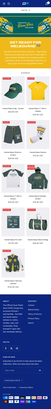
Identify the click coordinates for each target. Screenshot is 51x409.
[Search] (9, 4)
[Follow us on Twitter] (11, 348)
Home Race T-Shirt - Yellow (38, 109)
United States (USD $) (12, 380)
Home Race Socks (38, 152)
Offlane (30, 387)
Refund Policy (33, 310)
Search (31, 323)
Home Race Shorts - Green (13, 153)
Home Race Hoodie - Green (38, 197)
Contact (31, 305)
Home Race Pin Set (13, 240)
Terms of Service (35, 314)
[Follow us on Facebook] (6, 348)
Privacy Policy (33, 318)
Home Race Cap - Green (13, 108)
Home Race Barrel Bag (38, 240)
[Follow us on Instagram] (17, 348)
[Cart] (47, 3)
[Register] (40, 370)
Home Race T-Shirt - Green (13, 197)
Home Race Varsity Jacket (13, 282)
